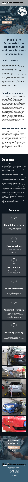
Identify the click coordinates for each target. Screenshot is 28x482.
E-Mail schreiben (14, 447)
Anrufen (14, 450)
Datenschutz (14, 477)
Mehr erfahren (7, 22)
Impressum (14, 475)
